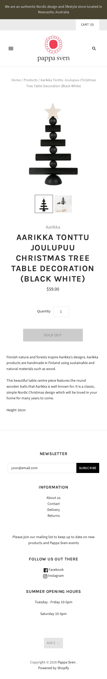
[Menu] (11, 48)
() (87, 24)
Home (16, 80)
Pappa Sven (67, 662)
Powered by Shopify (53, 668)
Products (31, 80)
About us (53, 497)
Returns (54, 515)
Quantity (44, 311)
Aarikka (53, 227)
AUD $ (51, 643)
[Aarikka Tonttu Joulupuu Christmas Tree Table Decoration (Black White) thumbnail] (44, 204)
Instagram (55, 575)
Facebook (56, 569)
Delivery (53, 509)
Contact (54, 503)
